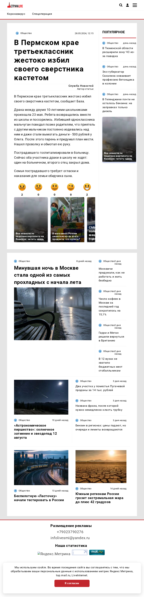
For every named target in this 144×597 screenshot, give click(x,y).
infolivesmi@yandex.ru (70, 538)
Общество (26, 33)
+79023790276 (70, 532)
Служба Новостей (80, 85)
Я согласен (72, 583)
